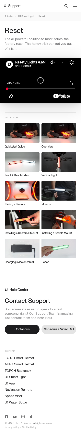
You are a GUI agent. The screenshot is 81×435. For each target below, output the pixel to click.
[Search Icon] (66, 6)
